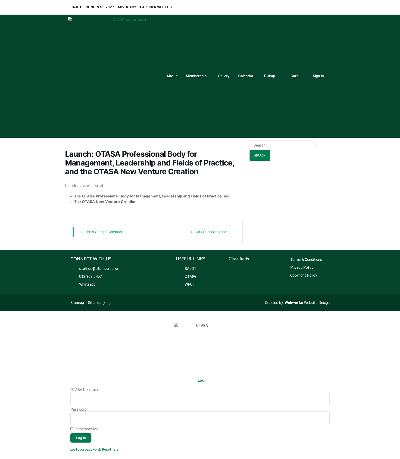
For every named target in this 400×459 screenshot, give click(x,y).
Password (78, 409)
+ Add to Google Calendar (101, 232)
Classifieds (239, 259)
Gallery (223, 76)
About (171, 76)
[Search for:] (283, 145)
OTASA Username (84, 390)
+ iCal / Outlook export (209, 232)
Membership (196, 76)
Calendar (245, 76)
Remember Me (85, 429)
